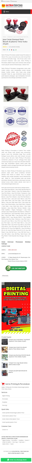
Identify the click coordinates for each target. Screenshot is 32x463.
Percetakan (5, 399)
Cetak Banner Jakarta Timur (9, 416)
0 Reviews (5, 276)
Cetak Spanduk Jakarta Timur (9, 422)
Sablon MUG (5, 444)
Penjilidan (4, 402)
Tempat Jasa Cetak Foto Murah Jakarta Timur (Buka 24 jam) (18, 348)
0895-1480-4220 (12, 249)
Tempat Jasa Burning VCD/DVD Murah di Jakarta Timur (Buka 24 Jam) (19, 355)
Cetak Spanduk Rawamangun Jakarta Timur (13, 412)
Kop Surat (21, 442)
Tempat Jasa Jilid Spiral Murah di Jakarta (18, 371)
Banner (27, 440)
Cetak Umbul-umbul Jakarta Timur (11, 419)
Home (4, 37)
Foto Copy (15, 442)
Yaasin (12, 444)
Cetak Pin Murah (6, 442)
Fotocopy (4, 405)
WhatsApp (14, 1)
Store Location (6, 1)
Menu (7, 11)
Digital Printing (6, 395)
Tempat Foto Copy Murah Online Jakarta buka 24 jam (18, 363)
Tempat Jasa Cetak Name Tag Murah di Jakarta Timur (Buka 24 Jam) (19, 340)
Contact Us (5, 429)
